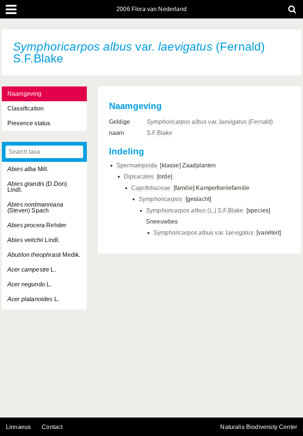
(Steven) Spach (35, 207)
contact (52, 427)
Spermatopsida (137, 165)
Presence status (28, 123)
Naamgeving (24, 94)
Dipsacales (140, 176)
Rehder (36, 225)
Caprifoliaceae (151, 188)
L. (31, 269)
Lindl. (33, 240)
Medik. (43, 255)
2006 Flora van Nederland (151, 9)
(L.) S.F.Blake (195, 210)
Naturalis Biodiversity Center (258, 427)
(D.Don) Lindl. (37, 187)
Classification (25, 108)
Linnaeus (18, 427)
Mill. (28, 169)
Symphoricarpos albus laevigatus (204, 232)
